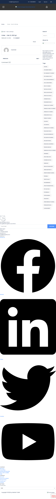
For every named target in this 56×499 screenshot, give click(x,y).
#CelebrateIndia (47, 69)
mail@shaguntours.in (14, 1)
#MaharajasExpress (48, 143)
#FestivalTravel (47, 95)
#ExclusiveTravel (48, 92)
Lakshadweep (47, 208)
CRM (1, 474)
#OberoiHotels (47, 160)
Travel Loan (2, 481)
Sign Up (45, 1)
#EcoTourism (47, 86)
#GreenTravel (47, 98)
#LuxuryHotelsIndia (48, 137)
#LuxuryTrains (47, 140)
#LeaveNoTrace (47, 131)
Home (2, 24)
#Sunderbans (47, 182)
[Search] (52, 35)
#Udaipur (46, 198)
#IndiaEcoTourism (48, 111)
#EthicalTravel (47, 89)
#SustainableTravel (48, 185)
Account (2, 477)
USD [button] (51, 1)
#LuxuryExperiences (48, 134)
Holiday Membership (5, 471)
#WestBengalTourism (49, 201)
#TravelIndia (47, 195)
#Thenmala (46, 192)
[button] (47, 7)
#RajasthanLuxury (48, 166)
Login (39, 1)
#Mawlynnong (47, 147)
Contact (2, 482)
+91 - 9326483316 (32, 1)
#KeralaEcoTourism (48, 127)
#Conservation (47, 76)
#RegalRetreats (47, 169)
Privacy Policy (3, 479)
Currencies (3, 485)
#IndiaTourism (47, 118)
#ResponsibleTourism (49, 172)
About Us (2, 468)
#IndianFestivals (48, 114)
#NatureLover (47, 156)
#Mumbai (46, 153)
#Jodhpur (46, 124)
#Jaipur (46, 121)
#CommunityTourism (49, 73)
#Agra (45, 66)
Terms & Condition (4, 478)
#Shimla (46, 176)
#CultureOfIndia (48, 82)
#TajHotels (47, 189)
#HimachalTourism (48, 105)
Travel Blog (2, 470)
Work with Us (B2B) (4, 472)
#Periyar (46, 163)
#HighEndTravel (47, 102)
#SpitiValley (47, 179)
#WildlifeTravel (47, 205)
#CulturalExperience (49, 79)
